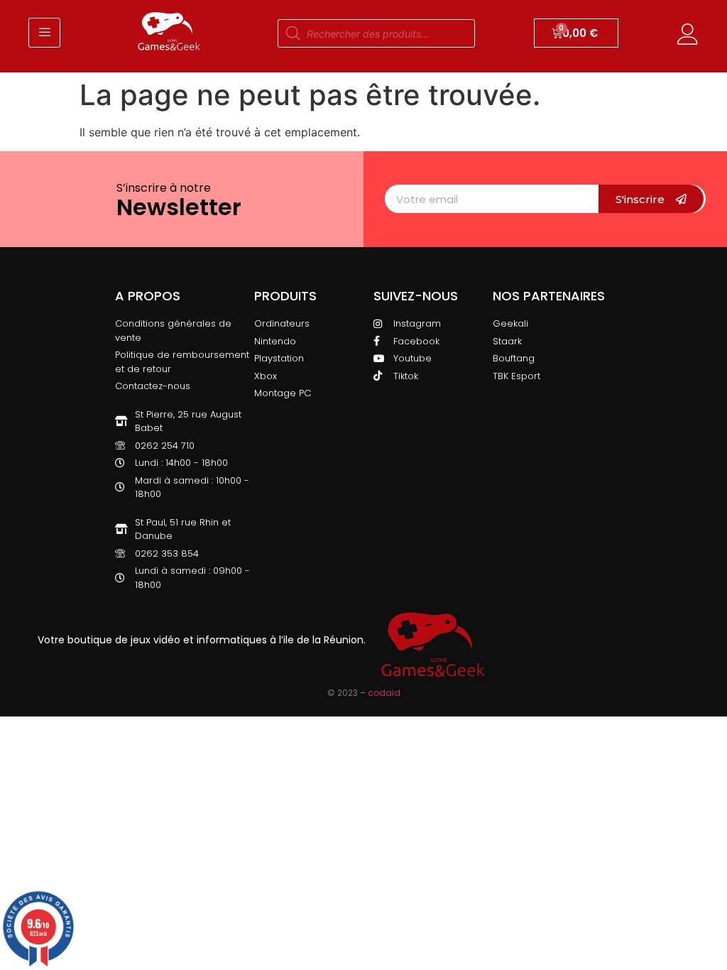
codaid (384, 693)
